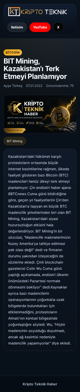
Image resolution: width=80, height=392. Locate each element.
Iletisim (17, 27)
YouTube (40, 27)
